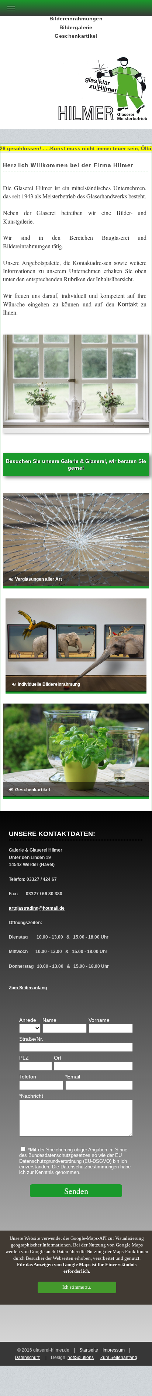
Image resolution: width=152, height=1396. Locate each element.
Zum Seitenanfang (28, 987)
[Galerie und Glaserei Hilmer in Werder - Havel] (103, 112)
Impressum (114, 1350)
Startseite (88, 1350)
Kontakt (128, 304)
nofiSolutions (81, 1357)
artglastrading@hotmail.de (37, 908)
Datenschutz (27, 1357)
